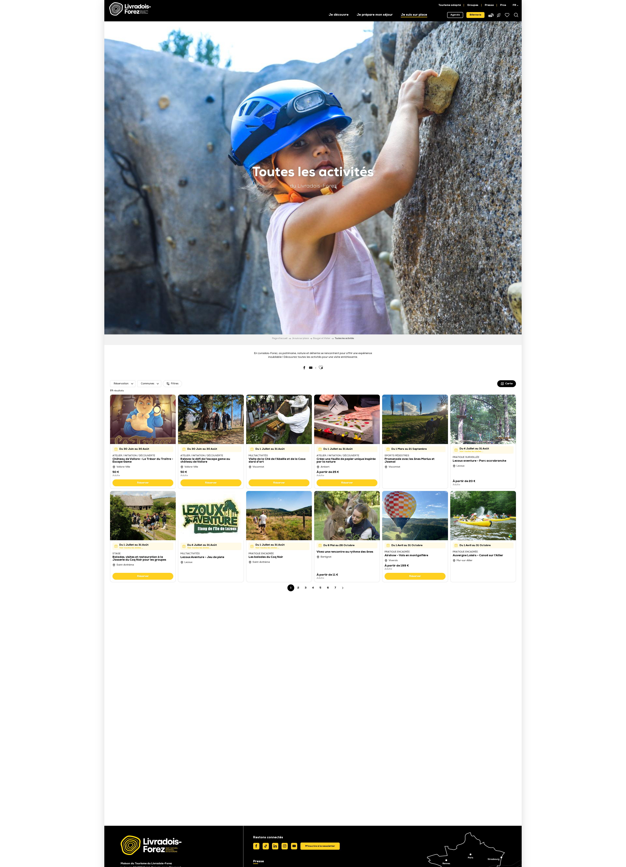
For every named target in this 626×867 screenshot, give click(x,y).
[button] (513, 5)
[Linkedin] (275, 846)
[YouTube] (294, 846)
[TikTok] (266, 846)
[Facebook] (256, 846)
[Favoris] (507, 15)
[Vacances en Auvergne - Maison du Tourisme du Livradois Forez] (130, 9)
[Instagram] (285, 846)
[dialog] (320, 846)
